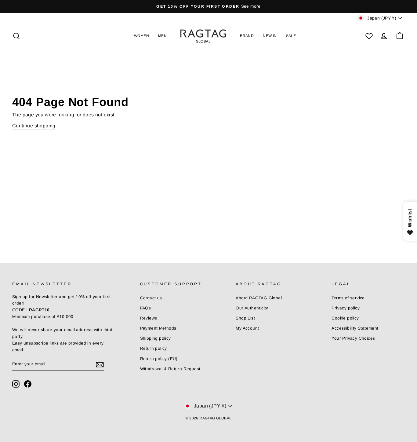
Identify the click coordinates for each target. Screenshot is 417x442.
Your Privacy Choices (353, 338)
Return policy (153, 348)
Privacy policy (346, 308)
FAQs (145, 308)
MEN (162, 36)
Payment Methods (158, 328)
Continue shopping (34, 125)
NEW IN (270, 36)
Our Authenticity (252, 308)
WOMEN (141, 36)
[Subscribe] (100, 364)
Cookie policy (345, 318)
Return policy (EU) (159, 358)
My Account (247, 328)
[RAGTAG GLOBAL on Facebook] (27, 384)
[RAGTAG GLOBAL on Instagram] (16, 384)
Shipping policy (155, 338)
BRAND (247, 36)
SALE (291, 36)
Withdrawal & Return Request (170, 369)
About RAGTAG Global (259, 298)
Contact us (151, 298)
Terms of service (348, 298)
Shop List (245, 318)
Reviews (148, 318)
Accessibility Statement (355, 328)
